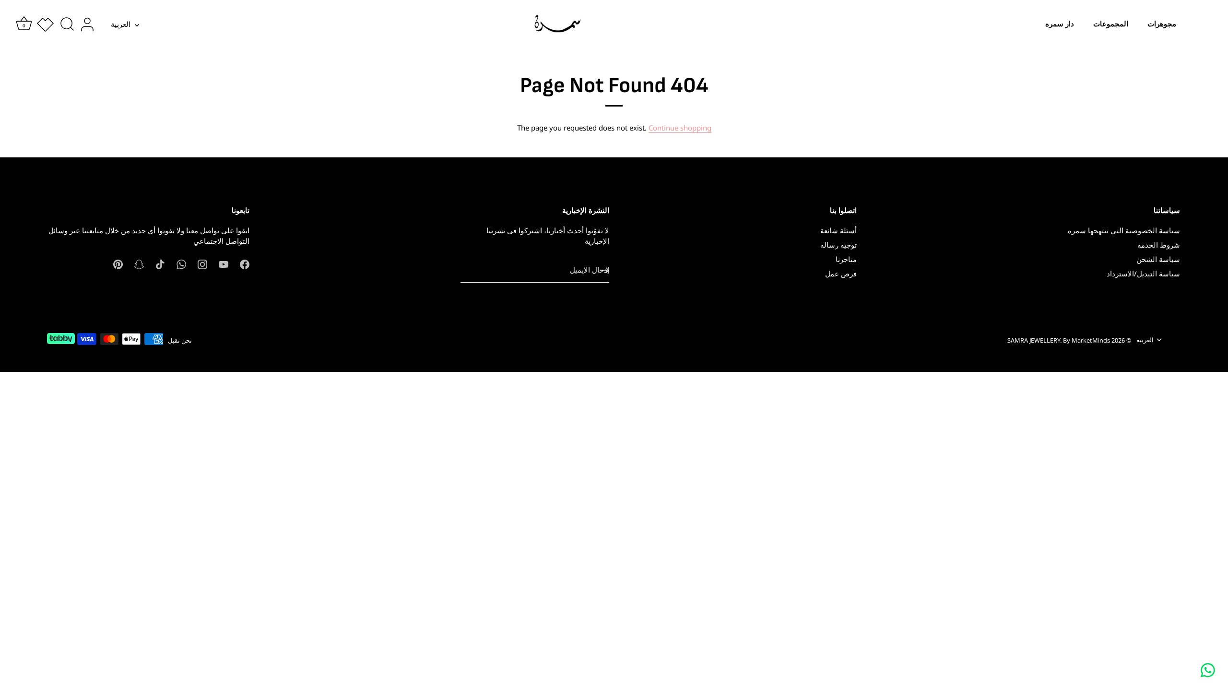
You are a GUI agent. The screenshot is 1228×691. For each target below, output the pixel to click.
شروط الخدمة (1158, 245)
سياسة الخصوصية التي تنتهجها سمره (1124, 230)
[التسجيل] (604, 270)
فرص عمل (841, 273)
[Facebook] (244, 263)
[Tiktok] (160, 263)
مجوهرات (1161, 24)
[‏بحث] (67, 24)
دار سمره (1059, 24)
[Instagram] (202, 263)
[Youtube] (223, 263)
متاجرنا (846, 259)
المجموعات (1110, 24)
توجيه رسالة (838, 245)
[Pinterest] (118, 263)
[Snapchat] (139, 263)
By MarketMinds (1086, 340)
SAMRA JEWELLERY (1033, 340)
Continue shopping (680, 127)
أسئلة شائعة (838, 230)
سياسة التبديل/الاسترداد (1143, 273)
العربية (120, 24)
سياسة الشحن (1158, 259)
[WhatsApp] (181, 263)
